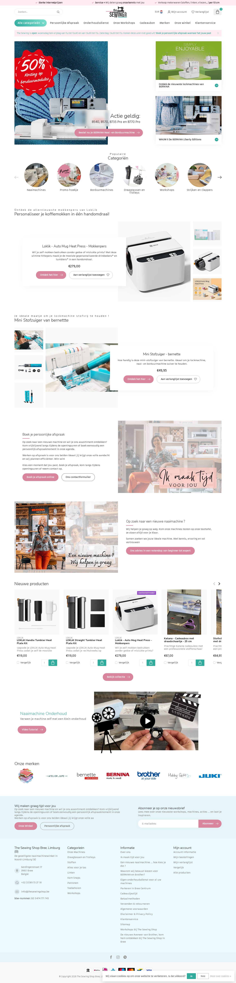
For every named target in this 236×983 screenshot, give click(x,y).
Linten (71, 872)
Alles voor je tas (76, 867)
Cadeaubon (147, 22)
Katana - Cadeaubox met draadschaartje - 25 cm (179, 640)
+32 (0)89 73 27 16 (31, 882)
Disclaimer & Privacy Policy (136, 914)
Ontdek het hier (49, 274)
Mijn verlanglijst (183, 862)
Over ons (125, 852)
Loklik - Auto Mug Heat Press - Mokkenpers (133, 642)
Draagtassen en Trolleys (81, 857)
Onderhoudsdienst (96, 22)
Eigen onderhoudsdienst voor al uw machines (140, 881)
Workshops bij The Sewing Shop (138, 929)
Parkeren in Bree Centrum (135, 888)
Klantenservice (205, 22)
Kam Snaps (73, 877)
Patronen (72, 882)
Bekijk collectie (116, 676)
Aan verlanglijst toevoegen (89, 274)
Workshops (73, 893)
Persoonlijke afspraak (57, 825)
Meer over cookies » (220, 976)
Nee (203, 976)
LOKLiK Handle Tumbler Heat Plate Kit (34, 642)
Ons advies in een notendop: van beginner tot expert (160, 550)
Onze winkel (183, 22)
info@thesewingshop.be (35, 891)
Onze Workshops (124, 22)
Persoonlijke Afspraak (64, 22)
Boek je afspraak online (40, 477)
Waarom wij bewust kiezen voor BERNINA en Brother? (139, 873)
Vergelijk (25, 662)
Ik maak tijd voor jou (132, 857)
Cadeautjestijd (128, 893)
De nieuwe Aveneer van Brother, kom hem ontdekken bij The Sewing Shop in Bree (142, 938)
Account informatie (184, 852)
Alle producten (181, 872)
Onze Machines (76, 852)
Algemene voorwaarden (134, 909)
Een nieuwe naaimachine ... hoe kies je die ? (143, 864)
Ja (191, 976)
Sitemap (125, 924)
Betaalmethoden (130, 898)
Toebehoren (74, 888)
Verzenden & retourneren (135, 903)
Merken (165, 22)
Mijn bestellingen (183, 857)
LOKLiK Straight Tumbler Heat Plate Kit (84, 642)
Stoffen (71, 862)
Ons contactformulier (78, 477)
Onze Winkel (26, 825)
